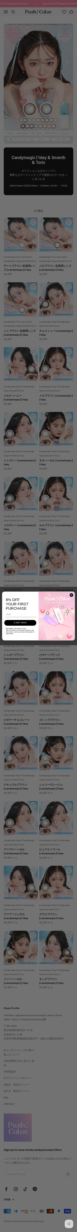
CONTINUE (20, 622)
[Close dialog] (71, 595)
